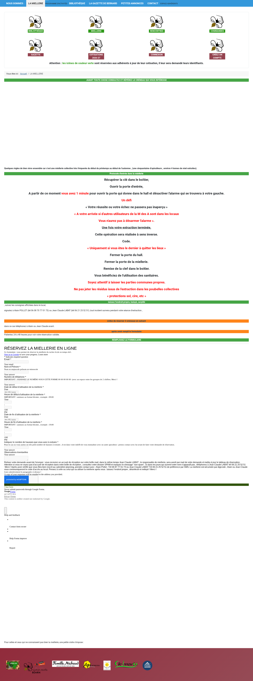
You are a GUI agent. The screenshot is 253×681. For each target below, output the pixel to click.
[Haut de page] (248, 676)
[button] (56, 3)
